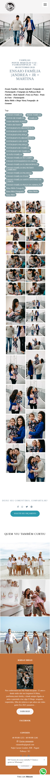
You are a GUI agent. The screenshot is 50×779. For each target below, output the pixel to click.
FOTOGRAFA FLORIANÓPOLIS (20, 128)
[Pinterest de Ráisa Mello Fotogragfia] (29, 756)
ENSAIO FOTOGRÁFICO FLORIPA (21, 161)
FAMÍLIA (33, 118)
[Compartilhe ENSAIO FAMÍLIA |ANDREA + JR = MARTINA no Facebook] (18, 507)
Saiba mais (25, 711)
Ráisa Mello (33, 191)
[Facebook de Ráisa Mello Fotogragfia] (21, 756)
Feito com (25, 777)
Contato (25, 766)
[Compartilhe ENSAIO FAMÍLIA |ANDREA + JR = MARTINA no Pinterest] (31, 507)
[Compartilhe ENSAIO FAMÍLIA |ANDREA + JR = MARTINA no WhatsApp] (22, 507)
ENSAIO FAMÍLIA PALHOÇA (19, 173)
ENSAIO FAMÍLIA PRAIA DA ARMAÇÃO (24, 185)
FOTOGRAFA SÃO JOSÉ (16, 131)
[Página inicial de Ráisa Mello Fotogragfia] (10, 6)
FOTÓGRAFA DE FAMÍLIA (17, 148)
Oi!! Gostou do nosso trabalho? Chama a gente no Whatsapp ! (23, 761)
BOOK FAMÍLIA (34, 115)
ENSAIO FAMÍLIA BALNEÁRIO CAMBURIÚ (20, 169)
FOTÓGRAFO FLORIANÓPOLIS (20, 138)
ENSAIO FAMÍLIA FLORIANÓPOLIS (22, 164)
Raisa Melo (10, 195)
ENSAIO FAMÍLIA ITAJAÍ (17, 176)
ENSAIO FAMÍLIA (14, 115)
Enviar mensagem (26, 741)
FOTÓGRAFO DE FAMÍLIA (18, 151)
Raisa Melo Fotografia (15, 191)
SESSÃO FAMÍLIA (14, 155)
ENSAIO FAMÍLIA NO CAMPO (19, 158)
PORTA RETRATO (14, 125)
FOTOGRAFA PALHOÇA (16, 135)
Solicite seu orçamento (25, 513)
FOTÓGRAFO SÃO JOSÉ (16, 141)
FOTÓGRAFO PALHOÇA (17, 145)
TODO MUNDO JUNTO (16, 121)
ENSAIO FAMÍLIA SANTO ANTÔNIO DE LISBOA (24, 181)
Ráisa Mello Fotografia (15, 188)
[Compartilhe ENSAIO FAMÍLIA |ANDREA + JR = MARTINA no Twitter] (27, 507)
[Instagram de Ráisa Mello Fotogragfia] (25, 756)
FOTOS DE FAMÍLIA (15, 118)
